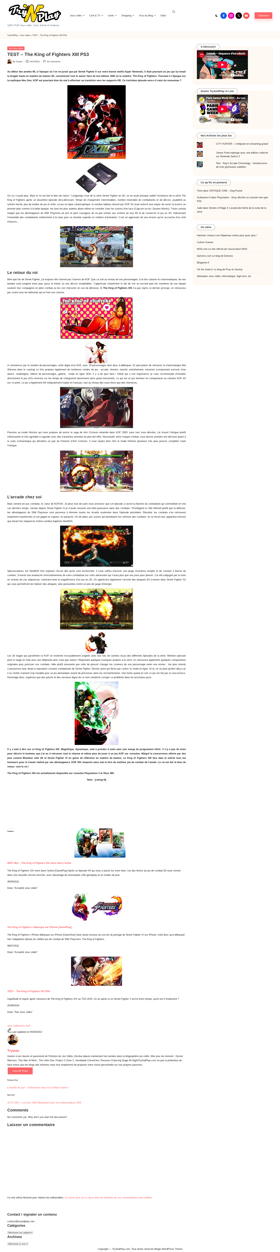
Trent (199, 190)
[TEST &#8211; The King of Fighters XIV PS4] (96, 971)
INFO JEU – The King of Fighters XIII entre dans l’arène (39, 863)
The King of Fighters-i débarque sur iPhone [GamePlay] (39, 927)
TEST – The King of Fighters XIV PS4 (28, 991)
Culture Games (205, 242)
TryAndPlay (12, 35)
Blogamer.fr (203, 262)
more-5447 (25, 1025)
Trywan (13, 1051)
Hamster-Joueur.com (208, 235)
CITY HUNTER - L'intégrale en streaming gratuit (242, 143)
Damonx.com (204, 255)
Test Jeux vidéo (16, 48)
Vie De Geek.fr (205, 269)
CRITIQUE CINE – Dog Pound (225, 190)
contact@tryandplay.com (20, 1221)
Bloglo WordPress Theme (168, 1249)
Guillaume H (203, 197)
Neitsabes (202, 276)
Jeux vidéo (25, 35)
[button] (263, 15)
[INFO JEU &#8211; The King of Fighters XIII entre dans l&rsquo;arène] (96, 843)
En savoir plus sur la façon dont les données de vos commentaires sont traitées (108, 1197)
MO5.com (202, 249)
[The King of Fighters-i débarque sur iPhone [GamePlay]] (96, 907)
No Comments (53, 61)
